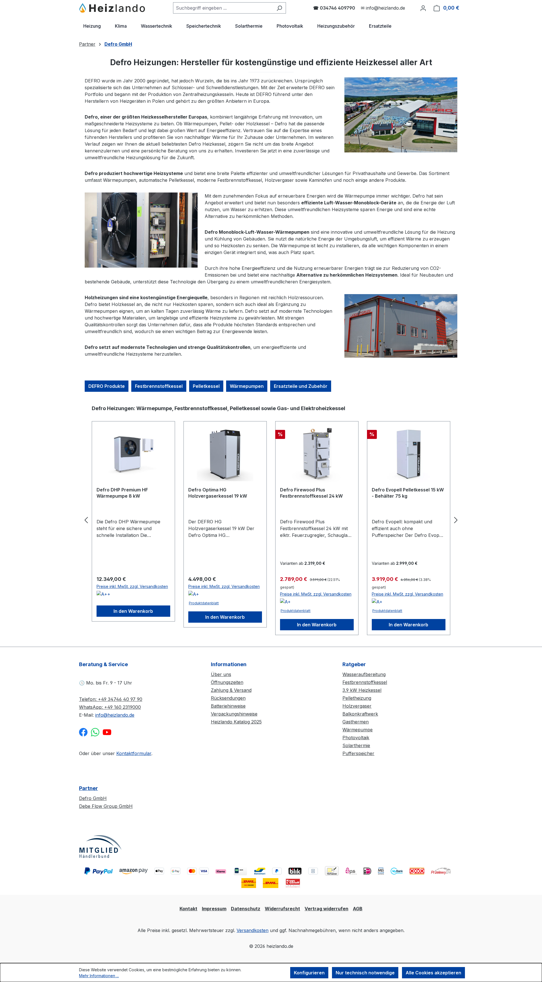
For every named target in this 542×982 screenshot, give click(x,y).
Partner (88, 788)
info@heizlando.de (114, 715)
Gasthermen (355, 722)
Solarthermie (356, 745)
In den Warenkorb (133, 611)
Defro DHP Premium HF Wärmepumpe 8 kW (122, 493)
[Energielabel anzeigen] (103, 595)
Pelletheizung (356, 698)
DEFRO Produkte (106, 386)
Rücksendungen (228, 698)
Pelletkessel (206, 386)
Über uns (221, 674)
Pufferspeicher (358, 753)
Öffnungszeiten (227, 682)
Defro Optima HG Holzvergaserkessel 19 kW (217, 493)
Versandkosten (252, 930)
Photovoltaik (355, 737)
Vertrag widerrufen (326, 908)
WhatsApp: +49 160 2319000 (110, 707)
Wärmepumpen (247, 386)
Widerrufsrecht (282, 908)
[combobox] (223, 8)
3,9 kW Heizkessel (361, 690)
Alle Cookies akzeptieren (433, 973)
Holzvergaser (356, 706)
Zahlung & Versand (231, 690)
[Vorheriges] (86, 520)
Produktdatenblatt (204, 603)
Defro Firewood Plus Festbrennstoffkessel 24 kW (311, 493)
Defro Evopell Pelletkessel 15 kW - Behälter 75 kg (408, 493)
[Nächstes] (456, 520)
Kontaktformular (133, 753)
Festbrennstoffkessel (159, 386)
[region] (271, 519)
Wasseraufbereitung (364, 674)
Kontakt (188, 908)
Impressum (214, 908)
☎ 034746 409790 (334, 8)
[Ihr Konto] (423, 8)
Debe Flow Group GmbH (106, 806)
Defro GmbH (93, 798)
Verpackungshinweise (234, 714)
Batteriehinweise (228, 706)
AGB (357, 908)
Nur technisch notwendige (365, 973)
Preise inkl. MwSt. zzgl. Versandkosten (132, 586)
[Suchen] (279, 8)
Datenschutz (245, 908)
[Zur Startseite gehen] (112, 8)
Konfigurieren (309, 973)
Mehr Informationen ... (99, 975)
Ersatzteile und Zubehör (300, 386)
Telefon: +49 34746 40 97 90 (110, 699)
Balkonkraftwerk (360, 714)
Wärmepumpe (357, 729)
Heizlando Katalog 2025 (236, 722)
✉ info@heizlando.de (383, 8)
